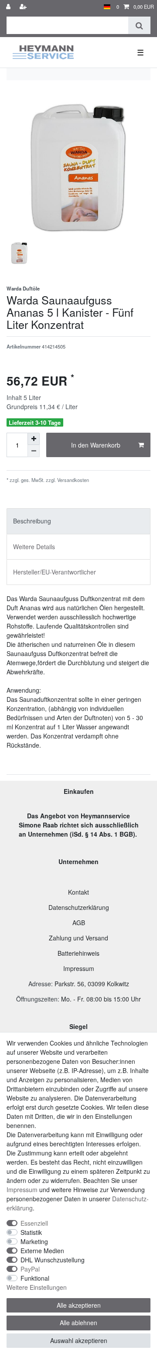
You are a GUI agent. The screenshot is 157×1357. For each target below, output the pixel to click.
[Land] (107, 7)
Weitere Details (34, 546)
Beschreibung (32, 520)
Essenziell (34, 1223)
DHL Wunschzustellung (52, 1259)
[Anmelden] (9, 7)
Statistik (31, 1232)
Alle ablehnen (78, 1322)
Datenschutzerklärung (78, 907)
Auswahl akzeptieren (78, 1340)
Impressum (78, 968)
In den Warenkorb (95, 445)
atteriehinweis (80, 953)
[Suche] (139, 25)
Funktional (34, 1278)
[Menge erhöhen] (33, 439)
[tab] (78, 521)
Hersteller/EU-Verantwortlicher (54, 571)
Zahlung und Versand (78, 937)
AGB (78, 922)
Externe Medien (42, 1250)
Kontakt (78, 892)
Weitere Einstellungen (37, 1287)
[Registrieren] (24, 7)
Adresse (39, 983)
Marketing (34, 1241)
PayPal (30, 1269)
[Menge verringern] (33, 451)
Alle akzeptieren (79, 1305)
